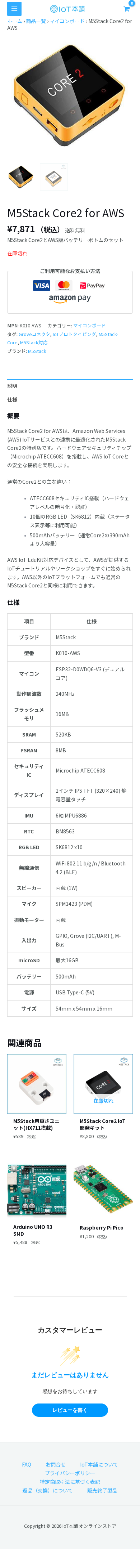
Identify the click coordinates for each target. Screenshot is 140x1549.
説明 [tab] (12, 385)
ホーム (14, 20)
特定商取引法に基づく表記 (70, 1481)
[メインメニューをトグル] (14, 9)
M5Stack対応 (34, 342)
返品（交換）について (48, 1490)
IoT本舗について (99, 1464)
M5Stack (37, 351)
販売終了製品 (102, 1490)
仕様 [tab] (12, 399)
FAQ (26, 1464)
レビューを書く (70, 1410)
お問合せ (56, 1464)
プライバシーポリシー (70, 1473)
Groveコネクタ (34, 334)
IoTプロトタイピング (74, 334)
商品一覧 (36, 20)
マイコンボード (67, 20)
